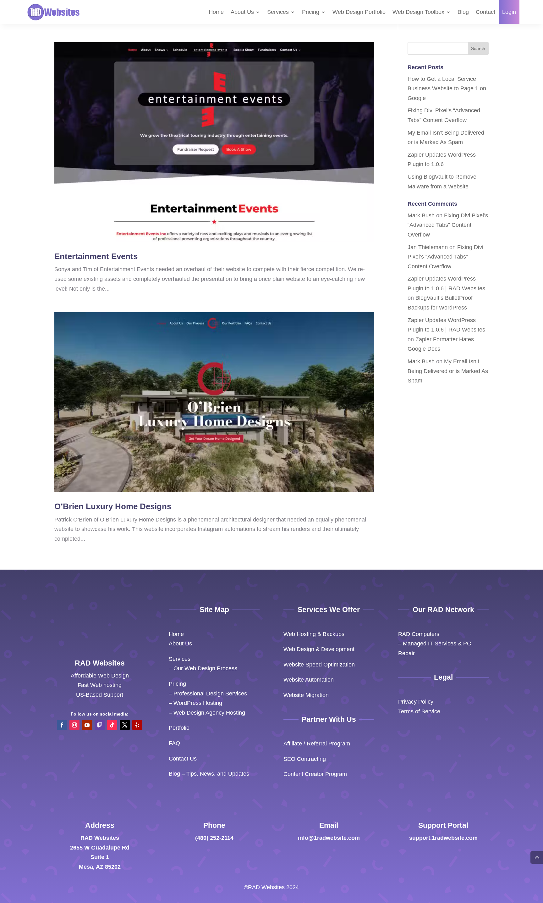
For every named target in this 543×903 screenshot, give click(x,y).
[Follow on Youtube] (87, 725)
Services (278, 12)
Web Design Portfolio (359, 12)
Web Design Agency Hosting (209, 713)
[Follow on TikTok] (112, 725)
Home (216, 12)
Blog (463, 12)
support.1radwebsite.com (443, 838)
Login (509, 12)
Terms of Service (419, 711)
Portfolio (179, 728)
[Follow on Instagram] (74, 725)
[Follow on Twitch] (100, 725)
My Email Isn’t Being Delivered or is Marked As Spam (448, 371)
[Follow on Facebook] (62, 725)
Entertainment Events (96, 256)
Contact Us (183, 758)
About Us (242, 12)
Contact (485, 12)
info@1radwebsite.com (329, 838)
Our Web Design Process (205, 668)
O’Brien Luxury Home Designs (112, 506)
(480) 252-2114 (214, 838)
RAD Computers (418, 634)
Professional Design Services (210, 693)
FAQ (174, 743)
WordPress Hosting (197, 703)
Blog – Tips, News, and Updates (209, 774)
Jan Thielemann (428, 247)
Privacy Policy (415, 702)
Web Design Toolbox (418, 12)
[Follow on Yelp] (137, 725)
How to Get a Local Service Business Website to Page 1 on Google (447, 88)
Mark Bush (421, 215)
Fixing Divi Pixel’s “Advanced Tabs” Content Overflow (448, 225)
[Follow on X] (125, 725)
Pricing (310, 12)
